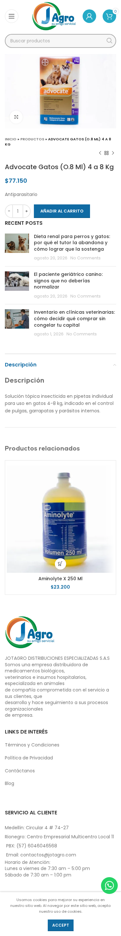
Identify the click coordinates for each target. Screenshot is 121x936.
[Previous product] (100, 153)
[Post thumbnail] (17, 247)
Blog (9, 783)
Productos (32, 139)
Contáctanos (20, 770)
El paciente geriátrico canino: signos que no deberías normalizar (68, 280)
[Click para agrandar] (16, 117)
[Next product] (113, 153)
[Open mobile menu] (12, 16)
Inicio (10, 139)
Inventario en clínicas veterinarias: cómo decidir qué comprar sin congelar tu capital (74, 318)
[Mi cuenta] (89, 16)
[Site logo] (54, 16)
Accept (60, 925)
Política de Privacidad (29, 758)
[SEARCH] (109, 41)
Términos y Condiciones (32, 745)
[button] (60, 564)
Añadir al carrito (62, 211)
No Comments (85, 258)
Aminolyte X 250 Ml (60, 578)
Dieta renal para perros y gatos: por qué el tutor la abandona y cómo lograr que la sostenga (72, 242)
